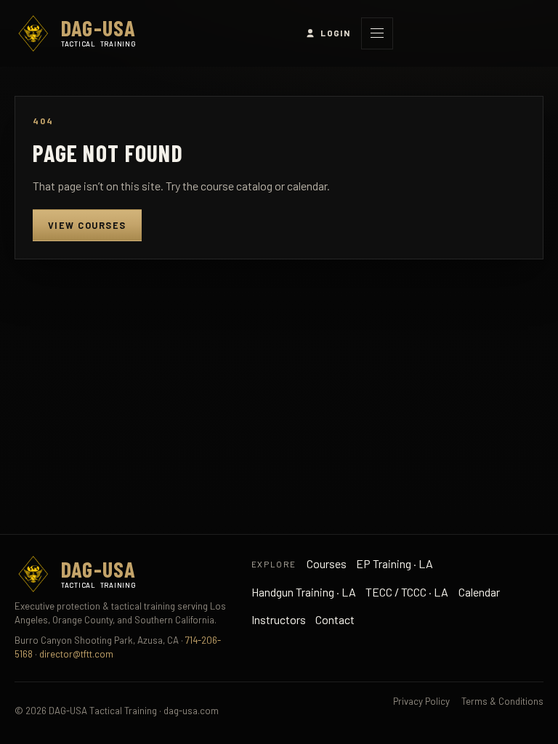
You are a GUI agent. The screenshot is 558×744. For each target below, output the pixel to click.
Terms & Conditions (502, 701)
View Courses (87, 225)
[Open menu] (377, 33)
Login (335, 33)
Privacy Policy (421, 701)
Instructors (278, 619)
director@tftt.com (76, 654)
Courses (327, 563)
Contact (335, 619)
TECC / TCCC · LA (406, 592)
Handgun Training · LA (303, 592)
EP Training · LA (394, 563)
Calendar (479, 592)
